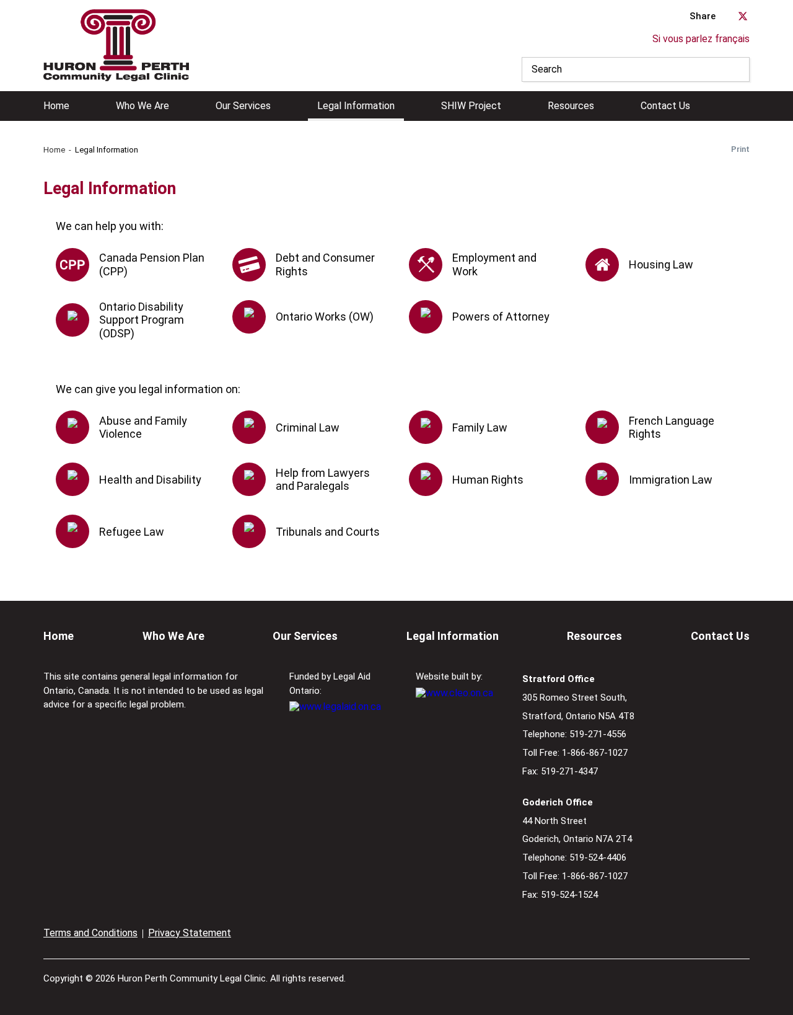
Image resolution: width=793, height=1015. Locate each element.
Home (56, 106)
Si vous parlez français (701, 39)
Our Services (243, 106)
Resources (571, 106)
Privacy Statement (189, 933)
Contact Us (665, 106)
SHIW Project (471, 106)
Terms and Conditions (90, 933)
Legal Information (356, 106)
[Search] (737, 69)
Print (740, 149)
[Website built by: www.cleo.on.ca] (454, 693)
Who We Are (142, 106)
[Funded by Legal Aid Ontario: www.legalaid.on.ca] (335, 706)
